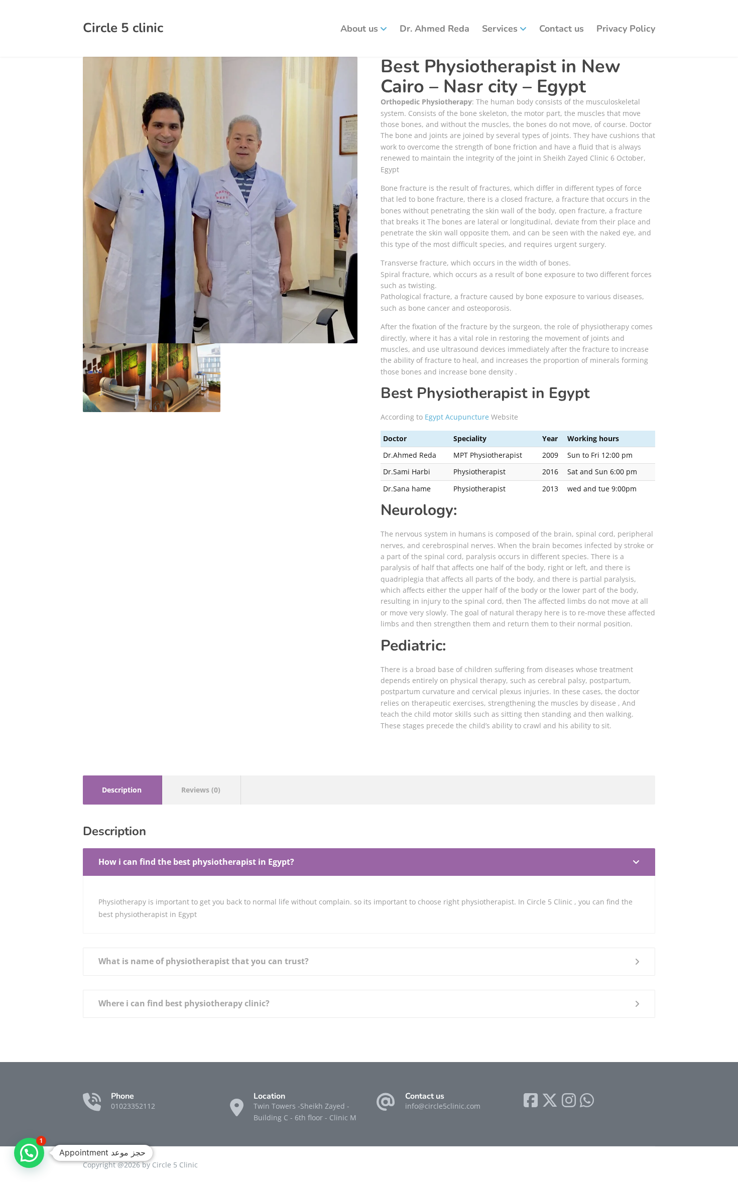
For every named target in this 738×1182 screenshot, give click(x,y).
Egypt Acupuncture (457, 417)
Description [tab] (122, 790)
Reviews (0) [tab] (200, 790)
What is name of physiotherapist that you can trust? (203, 961)
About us (359, 29)
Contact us (561, 29)
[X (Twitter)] (550, 1100)
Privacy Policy (625, 29)
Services (500, 29)
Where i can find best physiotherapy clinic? (184, 1003)
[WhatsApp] (587, 1100)
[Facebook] (531, 1100)
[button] (29, 1153)
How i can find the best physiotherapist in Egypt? (196, 861)
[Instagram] (569, 1100)
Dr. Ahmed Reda (434, 29)
